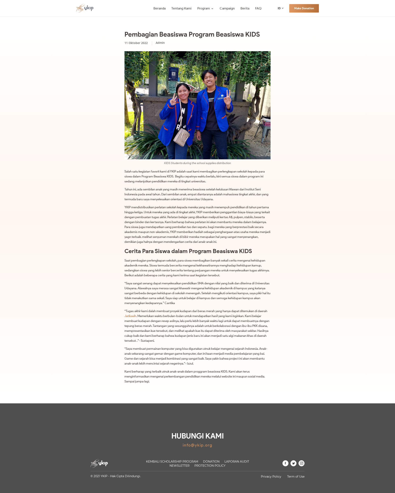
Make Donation (304, 8)
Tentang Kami (181, 8)
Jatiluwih (130, 316)
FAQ (258, 8)
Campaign (227, 8)
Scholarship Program (172, 461)
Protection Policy (209, 466)
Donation (211, 461)
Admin (160, 43)
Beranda (159, 8)
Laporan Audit (236, 461)
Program (203, 8)
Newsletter (179, 466)
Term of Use (295, 476)
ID (279, 8)
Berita (244, 8)
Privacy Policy (271, 476)
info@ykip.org (198, 445)
